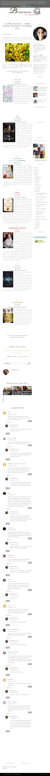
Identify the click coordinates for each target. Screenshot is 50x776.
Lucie (9, 605)
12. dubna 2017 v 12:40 (12, 681)
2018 (35, 173)
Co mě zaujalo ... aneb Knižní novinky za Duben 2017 (40, 213)
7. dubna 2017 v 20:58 (12, 465)
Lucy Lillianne (12, 438)
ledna (37, 226)
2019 (35, 171)
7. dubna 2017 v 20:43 (12, 439)
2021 (35, 167)
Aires (9, 412)
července (38, 186)
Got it (28, 6)
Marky (9, 579)
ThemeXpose (12, 774)
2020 (36, 169)
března (37, 222)
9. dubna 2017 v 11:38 (14, 513)
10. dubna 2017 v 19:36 (12, 631)
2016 (35, 228)
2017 (35, 175)
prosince (37, 176)
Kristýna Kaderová (13, 629)
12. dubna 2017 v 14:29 (14, 692)
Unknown (10, 679)
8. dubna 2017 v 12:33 (12, 557)
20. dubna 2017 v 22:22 (14, 718)
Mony (9, 492)
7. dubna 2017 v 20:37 (14, 426)
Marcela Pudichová (13, 652)
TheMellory (11, 528)
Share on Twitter (24, 350)
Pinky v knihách (12, 702)
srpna (37, 184)
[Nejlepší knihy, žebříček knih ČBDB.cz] (10, 768)
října (37, 180)
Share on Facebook (11, 350)
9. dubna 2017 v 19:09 (12, 581)
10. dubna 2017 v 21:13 (12, 653)
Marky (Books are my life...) (14, 588)
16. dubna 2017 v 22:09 (12, 703)
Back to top (43, 774)
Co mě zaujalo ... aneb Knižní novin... (8, 392)
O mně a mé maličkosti (40, 208)
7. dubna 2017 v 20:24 (12, 414)
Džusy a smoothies (39, 199)
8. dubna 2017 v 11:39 (12, 529)
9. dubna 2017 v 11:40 (14, 544)
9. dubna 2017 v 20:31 (12, 607)
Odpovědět (30, 421)
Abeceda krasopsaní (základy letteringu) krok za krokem (42, 89)
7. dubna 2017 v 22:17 (12, 494)
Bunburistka (15, 369)
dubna (37, 191)
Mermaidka (11, 555)
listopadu (38, 178)
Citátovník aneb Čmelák (40, 197)
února (37, 224)
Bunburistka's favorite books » (41, 160)
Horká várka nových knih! (41, 202)
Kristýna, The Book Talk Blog (16, 463)
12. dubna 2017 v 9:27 (14, 619)
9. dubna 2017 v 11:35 (14, 480)
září (36, 182)
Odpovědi (9, 422)
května (37, 189)
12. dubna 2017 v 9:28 (14, 642)
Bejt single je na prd (39, 217)
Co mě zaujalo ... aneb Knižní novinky (19, 356)
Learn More (23, 6)
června (37, 187)
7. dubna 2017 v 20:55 (14, 451)
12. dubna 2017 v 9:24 (14, 595)
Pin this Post (18, 353)
